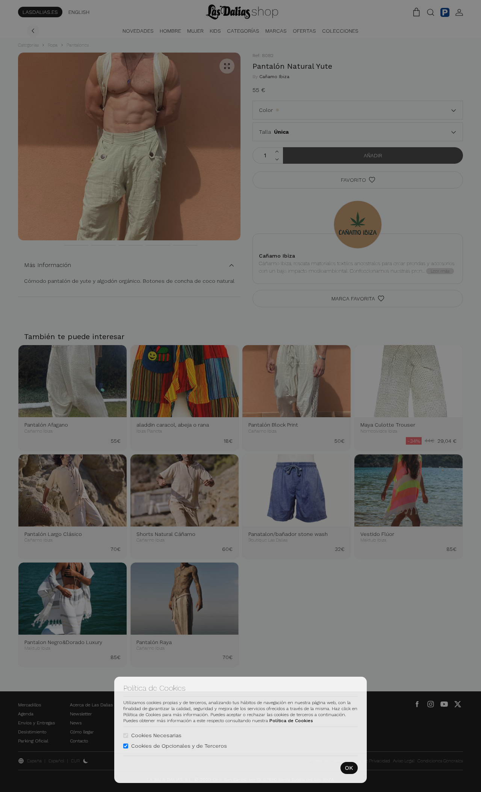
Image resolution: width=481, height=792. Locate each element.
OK (349, 767)
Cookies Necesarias (156, 735)
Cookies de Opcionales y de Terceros (179, 746)
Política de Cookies (291, 720)
